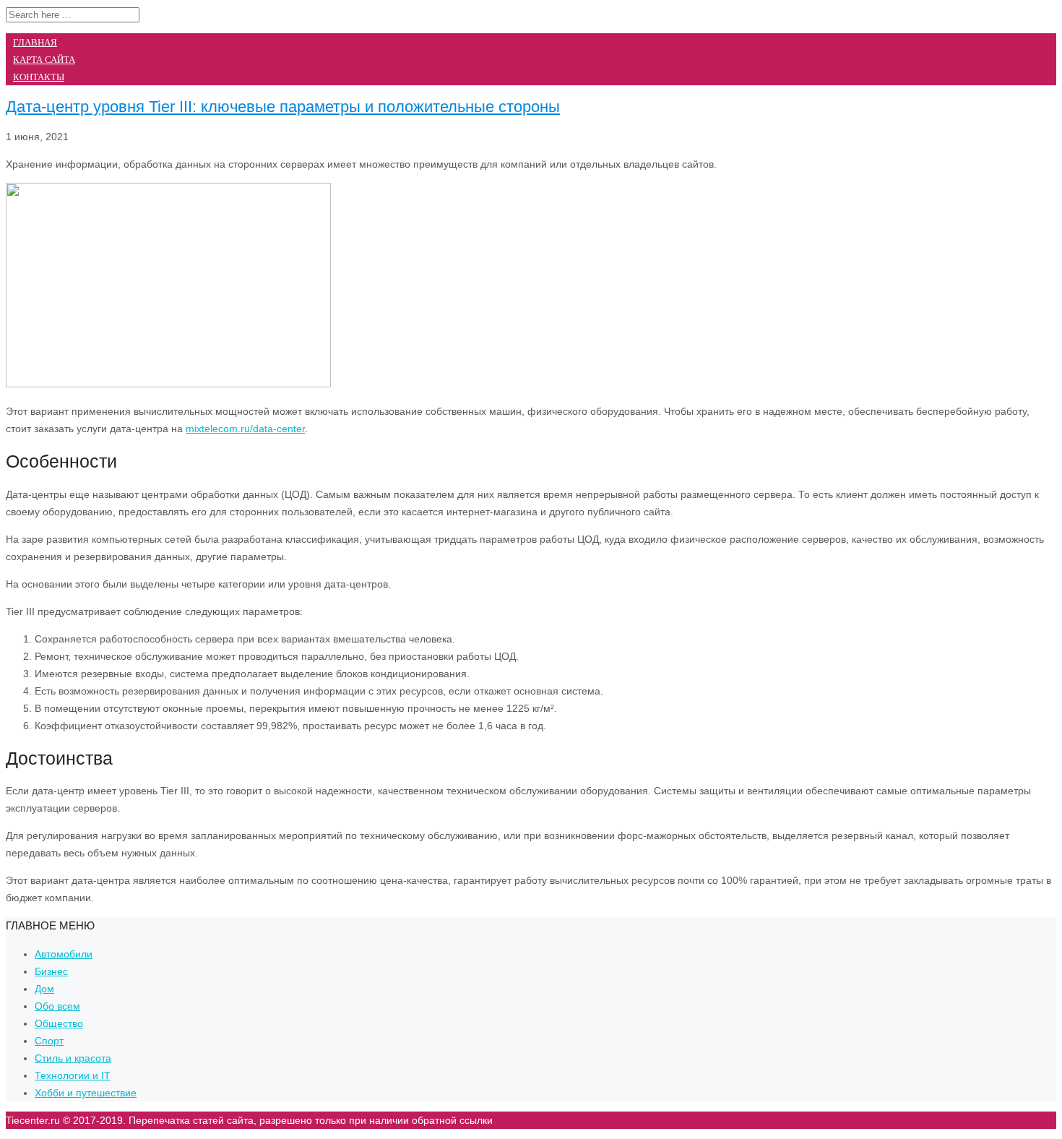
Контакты (38, 77)
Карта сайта (44, 59)
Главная (35, 42)
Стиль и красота (73, 1058)
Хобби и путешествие (86, 1093)
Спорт (49, 1040)
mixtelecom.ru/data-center (245, 428)
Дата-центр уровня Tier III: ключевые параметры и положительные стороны (283, 107)
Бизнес (51, 971)
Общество (59, 1023)
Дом (44, 988)
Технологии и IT (73, 1075)
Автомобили (63, 954)
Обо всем (57, 1006)
